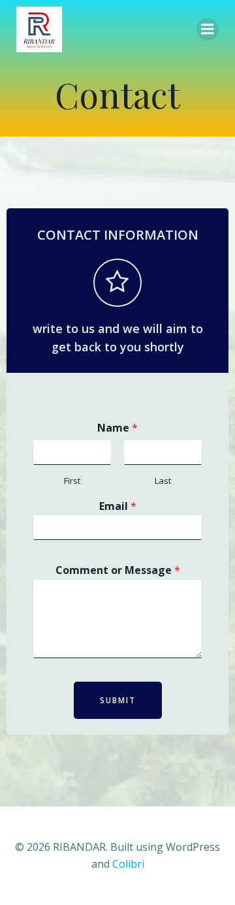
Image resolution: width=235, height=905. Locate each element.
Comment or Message (117, 570)
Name (117, 428)
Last (163, 480)
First (72, 480)
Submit (118, 700)
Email (117, 506)
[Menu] (207, 29)
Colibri (128, 864)
